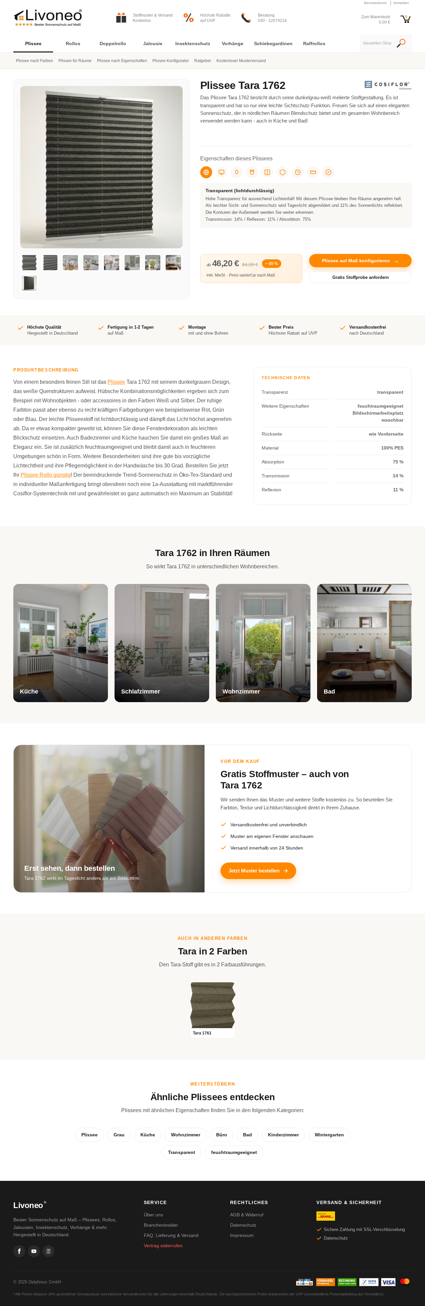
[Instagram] (48, 1251)
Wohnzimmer (185, 1134)
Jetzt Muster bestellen (254, 870)
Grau (119, 1134)
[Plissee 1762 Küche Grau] (91, 262)
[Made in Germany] (283, 172)
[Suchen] (401, 43)
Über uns (153, 1214)
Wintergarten (329, 1134)
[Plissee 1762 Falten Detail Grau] (49, 262)
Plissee (116, 382)
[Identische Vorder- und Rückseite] (267, 172)
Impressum (242, 1235)
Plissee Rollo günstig (46, 475)
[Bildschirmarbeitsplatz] (221, 172)
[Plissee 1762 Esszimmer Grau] (70, 262)
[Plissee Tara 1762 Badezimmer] (173, 262)
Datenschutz (243, 1225)
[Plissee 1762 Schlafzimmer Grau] (132, 262)
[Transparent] (206, 172)
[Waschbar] (252, 172)
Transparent (181, 1152)
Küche (147, 1134)
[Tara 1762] (29, 283)
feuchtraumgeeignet (234, 1152)
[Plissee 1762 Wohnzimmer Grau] (152, 262)
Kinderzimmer (283, 1134)
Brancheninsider (161, 1225)
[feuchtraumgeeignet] (237, 172)
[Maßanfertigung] (313, 172)
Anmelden (401, 3)
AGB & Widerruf (246, 1214)
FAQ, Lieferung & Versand (171, 1235)
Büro (221, 1134)
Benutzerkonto (375, 3)
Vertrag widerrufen (163, 1245)
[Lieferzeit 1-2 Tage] (298, 172)
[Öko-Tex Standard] (328, 172)
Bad (247, 1134)
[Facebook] (19, 1251)
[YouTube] (34, 1251)
